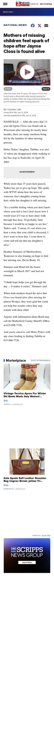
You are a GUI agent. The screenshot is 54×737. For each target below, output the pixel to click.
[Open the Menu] (5, 4)
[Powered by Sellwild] (46, 535)
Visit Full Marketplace (40, 360)
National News (15, 25)
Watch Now (45, 4)
